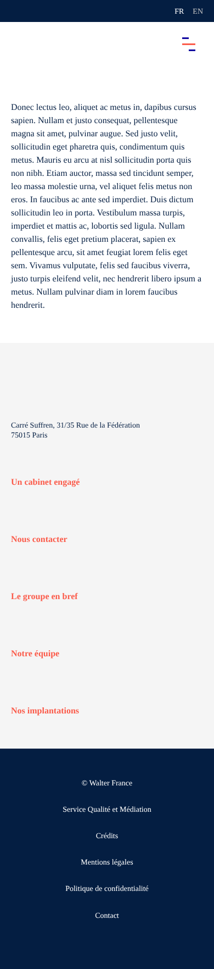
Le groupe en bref (44, 596)
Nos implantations (45, 711)
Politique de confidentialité (107, 889)
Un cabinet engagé (45, 482)
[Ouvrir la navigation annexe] (17, 11)
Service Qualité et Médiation (107, 810)
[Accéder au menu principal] (188, 44)
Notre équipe (35, 653)
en (198, 12)
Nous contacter (39, 539)
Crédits (107, 836)
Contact (107, 916)
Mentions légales (107, 863)
